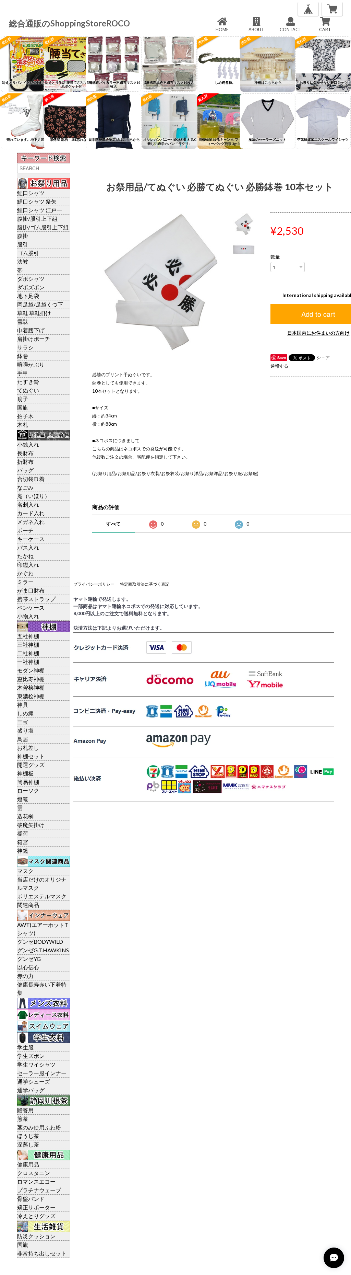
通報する (279, 366)
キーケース (31, 539)
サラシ (25, 347)
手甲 (22, 373)
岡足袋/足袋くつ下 (40, 304)
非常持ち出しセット (41, 1253)
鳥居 (22, 739)
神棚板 (25, 773)
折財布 (25, 461)
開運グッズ (31, 764)
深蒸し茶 (28, 1144)
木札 (22, 424)
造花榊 (25, 816)
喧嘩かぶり (31, 364)
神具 (22, 704)
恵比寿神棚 (31, 679)
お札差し (28, 747)
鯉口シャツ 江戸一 (39, 210)
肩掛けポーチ (33, 338)
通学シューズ (33, 1081)
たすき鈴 (28, 381)
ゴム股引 (28, 253)
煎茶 (22, 1118)
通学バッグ (31, 1090)
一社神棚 (28, 661)
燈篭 (22, 799)
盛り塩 (25, 730)
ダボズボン (31, 287)
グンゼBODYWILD (40, 941)
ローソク (28, 790)
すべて (113, 524)
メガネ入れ (31, 521)
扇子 (22, 398)
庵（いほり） (33, 496)
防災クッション (36, 1236)
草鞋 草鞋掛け (34, 313)
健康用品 (28, 1164)
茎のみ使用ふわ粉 (39, 1127)
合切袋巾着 (31, 478)
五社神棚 (28, 636)
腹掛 (22, 235)
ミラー (25, 581)
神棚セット (31, 756)
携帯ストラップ (36, 599)
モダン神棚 (31, 670)
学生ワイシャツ (36, 1064)
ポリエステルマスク (41, 896)
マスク (25, 871)
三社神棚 (28, 644)
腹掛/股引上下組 (37, 218)
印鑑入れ (28, 564)
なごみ (25, 487)
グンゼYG (29, 958)
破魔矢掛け (31, 825)
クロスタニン (33, 1173)
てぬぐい (28, 390)
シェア (323, 357)
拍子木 (25, 416)
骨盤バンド (31, 1198)
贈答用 (25, 1110)
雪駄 (22, 321)
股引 (22, 244)
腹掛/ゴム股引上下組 (43, 227)
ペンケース (31, 607)
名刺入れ (28, 504)
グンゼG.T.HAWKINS (43, 950)
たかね (25, 556)
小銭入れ (28, 444)
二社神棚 (28, 653)
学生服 (25, 1047)
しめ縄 (25, 713)
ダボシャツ (31, 278)
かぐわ (25, 573)
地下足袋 (28, 295)
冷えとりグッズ (36, 1216)
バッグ (25, 470)
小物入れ (28, 616)
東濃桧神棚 (31, 696)
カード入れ (31, 513)
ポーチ (25, 530)
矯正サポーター (36, 1207)
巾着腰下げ (31, 330)
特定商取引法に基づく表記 (144, 584)
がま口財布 (31, 590)
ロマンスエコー (36, 1181)
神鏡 (22, 850)
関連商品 (28, 904)
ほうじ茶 (28, 1136)
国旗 (22, 407)
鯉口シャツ (31, 192)
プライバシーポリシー (93, 584)
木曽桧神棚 (31, 687)
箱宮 (22, 842)
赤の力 (25, 976)
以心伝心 (28, 967)
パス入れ (28, 547)
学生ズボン (31, 1056)
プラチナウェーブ (39, 1190)
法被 (22, 261)
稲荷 (22, 833)
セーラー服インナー (41, 1073)
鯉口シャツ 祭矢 (37, 201)
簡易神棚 (28, 782)
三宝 (22, 722)
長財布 (25, 453)
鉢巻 (22, 356)
